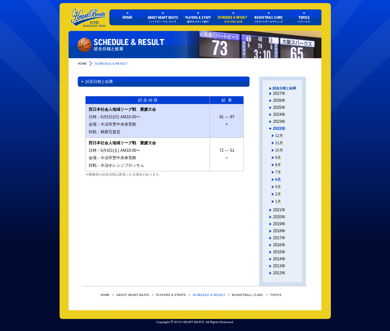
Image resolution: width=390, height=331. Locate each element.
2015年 (279, 252)
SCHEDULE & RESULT (233, 17)
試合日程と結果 (284, 88)
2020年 (279, 217)
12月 (279, 135)
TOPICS (303, 17)
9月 (278, 157)
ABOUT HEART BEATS (162, 17)
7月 (278, 172)
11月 (279, 143)
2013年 (279, 266)
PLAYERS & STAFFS (197, 17)
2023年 (279, 121)
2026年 (279, 100)
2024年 (279, 114)
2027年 (279, 93)
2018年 (279, 231)
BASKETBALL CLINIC (268, 17)
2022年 (279, 128)
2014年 (279, 259)
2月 (278, 194)
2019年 (279, 224)
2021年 (279, 210)
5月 (278, 187)
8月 (278, 165)
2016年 (279, 245)
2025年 (279, 107)
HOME (127, 17)
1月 (278, 201)
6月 (278, 179)
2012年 (279, 273)
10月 (279, 150)
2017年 (279, 238)
